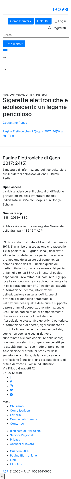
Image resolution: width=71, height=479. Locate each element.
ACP (6, 471)
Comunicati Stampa (23, 419)
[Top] (2, 476)
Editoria (15, 415)
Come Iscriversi (20, 21)
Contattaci (17, 423)
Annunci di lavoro (22, 444)
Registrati (59, 28)
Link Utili (43, 21)
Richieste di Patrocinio (25, 431)
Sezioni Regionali (21, 435)
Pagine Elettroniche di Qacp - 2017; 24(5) (31, 131)
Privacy (15, 439)
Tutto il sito (13, 44)
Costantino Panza (15, 122)
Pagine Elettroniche (23, 455)
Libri (13, 460)
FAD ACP (16, 464)
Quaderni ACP (19, 451)
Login (61, 21)
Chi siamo (17, 406)
